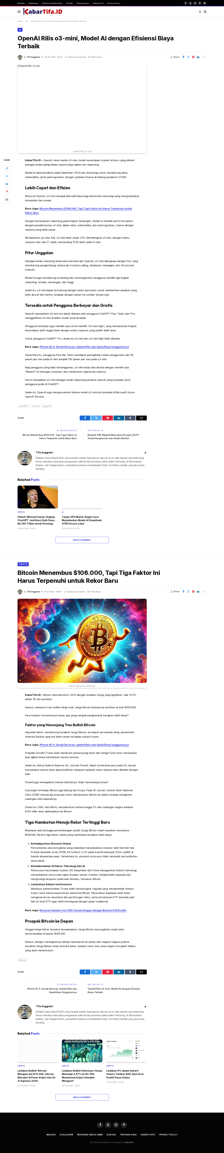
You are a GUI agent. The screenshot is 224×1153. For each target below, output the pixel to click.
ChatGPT (23, 406)
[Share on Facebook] (183, 57)
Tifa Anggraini (33, 57)
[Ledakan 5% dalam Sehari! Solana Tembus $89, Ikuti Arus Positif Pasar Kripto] (126, 1051)
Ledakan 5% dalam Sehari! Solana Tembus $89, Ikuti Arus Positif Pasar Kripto (125, 1074)
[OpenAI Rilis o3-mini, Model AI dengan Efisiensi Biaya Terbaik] (82, 106)
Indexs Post (98, 3)
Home (20, 21)
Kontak (69, 3)
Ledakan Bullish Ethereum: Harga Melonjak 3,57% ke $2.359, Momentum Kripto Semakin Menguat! (82, 1075)
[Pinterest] (7, 191)
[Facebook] (7, 168)
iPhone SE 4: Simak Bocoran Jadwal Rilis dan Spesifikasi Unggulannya (84, 346)
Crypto (21, 512)
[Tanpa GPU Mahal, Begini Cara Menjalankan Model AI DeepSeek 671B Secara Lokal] (82, 497)
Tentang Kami (83, 3)
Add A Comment (82, 540)
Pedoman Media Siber (52, 3)
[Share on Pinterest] (193, 57)
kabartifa (129, 1142)
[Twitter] (7, 176)
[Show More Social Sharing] (204, 57)
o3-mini (35, 406)
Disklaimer (33, 3)
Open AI (47, 406)
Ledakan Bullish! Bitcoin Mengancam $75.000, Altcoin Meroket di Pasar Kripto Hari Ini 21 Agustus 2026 (36, 1075)
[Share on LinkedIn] (198, 57)
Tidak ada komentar (77, 57)
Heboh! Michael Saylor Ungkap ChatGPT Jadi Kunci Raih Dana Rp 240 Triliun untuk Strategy (36, 520)
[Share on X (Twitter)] (188, 57)
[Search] (204, 11)
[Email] (7, 199)
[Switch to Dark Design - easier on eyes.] (200, 11)
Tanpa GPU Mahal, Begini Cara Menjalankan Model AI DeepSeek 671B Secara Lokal (82, 520)
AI (27, 21)
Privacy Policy (113, 3)
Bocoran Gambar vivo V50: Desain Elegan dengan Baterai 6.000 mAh (82, 910)
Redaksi (21, 3)
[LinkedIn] (7, 184)
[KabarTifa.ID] (43, 11)
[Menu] (19, 11)
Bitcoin (22, 960)
